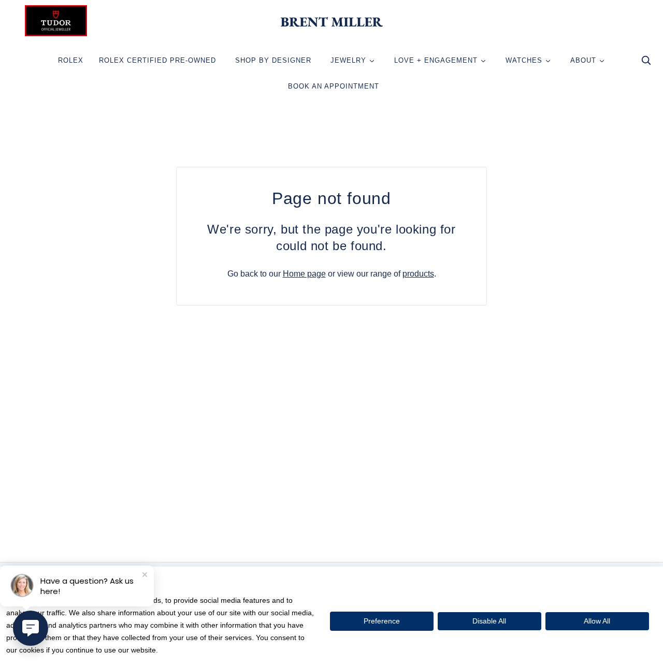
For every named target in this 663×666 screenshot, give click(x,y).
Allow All (597, 621)
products (418, 273)
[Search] (646, 63)
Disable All (489, 621)
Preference (382, 621)
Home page (304, 273)
